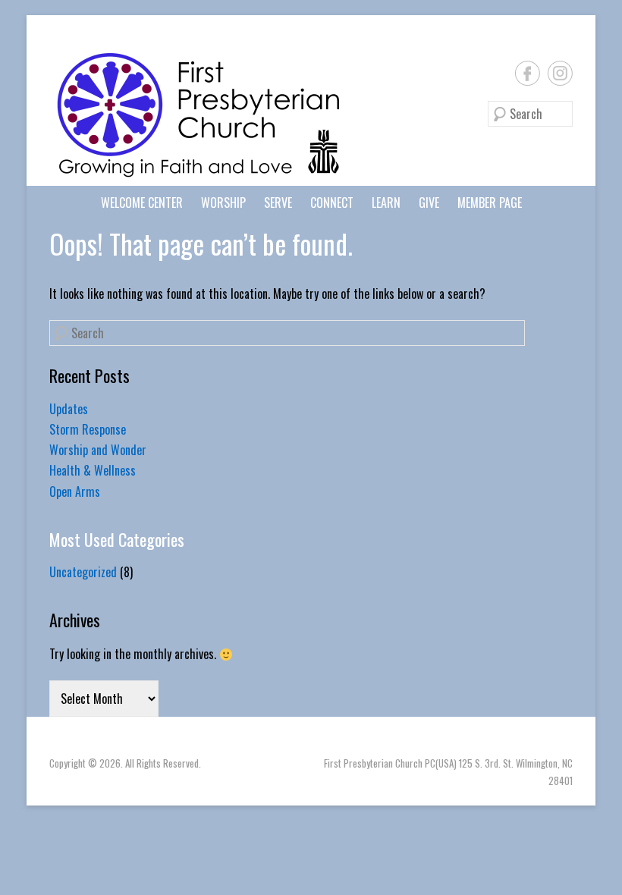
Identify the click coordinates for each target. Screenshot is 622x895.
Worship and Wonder (97, 450)
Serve (278, 202)
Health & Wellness (92, 470)
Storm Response (87, 429)
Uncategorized (83, 572)
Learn (386, 202)
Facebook (527, 73)
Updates (68, 409)
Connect (331, 202)
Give (429, 202)
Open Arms (74, 491)
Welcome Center (142, 202)
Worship (223, 202)
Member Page (489, 202)
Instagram (560, 73)
